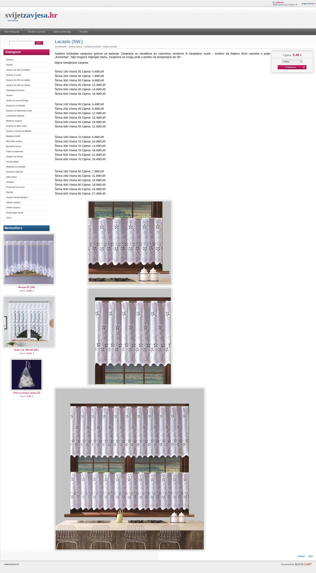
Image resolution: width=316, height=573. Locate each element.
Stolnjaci (10, 182)
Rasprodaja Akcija (14, 213)
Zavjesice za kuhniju (15, 105)
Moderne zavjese (14, 121)
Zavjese (9, 60)
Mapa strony (308, 3)
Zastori (9, 65)
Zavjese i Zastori (75, 46)
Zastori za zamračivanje (17, 100)
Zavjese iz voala (13, 75)
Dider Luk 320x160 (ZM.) (26, 350)
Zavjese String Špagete (17, 197)
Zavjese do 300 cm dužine (18, 85)
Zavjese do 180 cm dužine (18, 70)
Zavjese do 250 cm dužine (18, 80)
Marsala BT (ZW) (26, 287)
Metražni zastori (13, 146)
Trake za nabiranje (14, 151)
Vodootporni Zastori (15, 90)
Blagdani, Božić (13, 136)
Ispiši (310, 556)
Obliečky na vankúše (16, 167)
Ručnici (9, 192)
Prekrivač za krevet (15, 187)
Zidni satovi (11, 177)
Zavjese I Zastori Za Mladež (18, 131)
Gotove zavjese (13, 202)
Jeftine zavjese (13, 207)
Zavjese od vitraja (14, 156)
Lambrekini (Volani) (15, 116)
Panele (9, 95)
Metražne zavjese (14, 141)
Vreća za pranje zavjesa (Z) (26, 393)
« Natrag (301, 556)
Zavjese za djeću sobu (16, 126)
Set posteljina (12, 162)
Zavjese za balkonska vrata (19, 111)
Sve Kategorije (11, 31)
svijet (31, 15)
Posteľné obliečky (14, 172)
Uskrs (9, 218)
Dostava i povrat (36, 31)
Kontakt (84, 31)
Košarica (280, 2)
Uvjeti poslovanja (62, 31)
